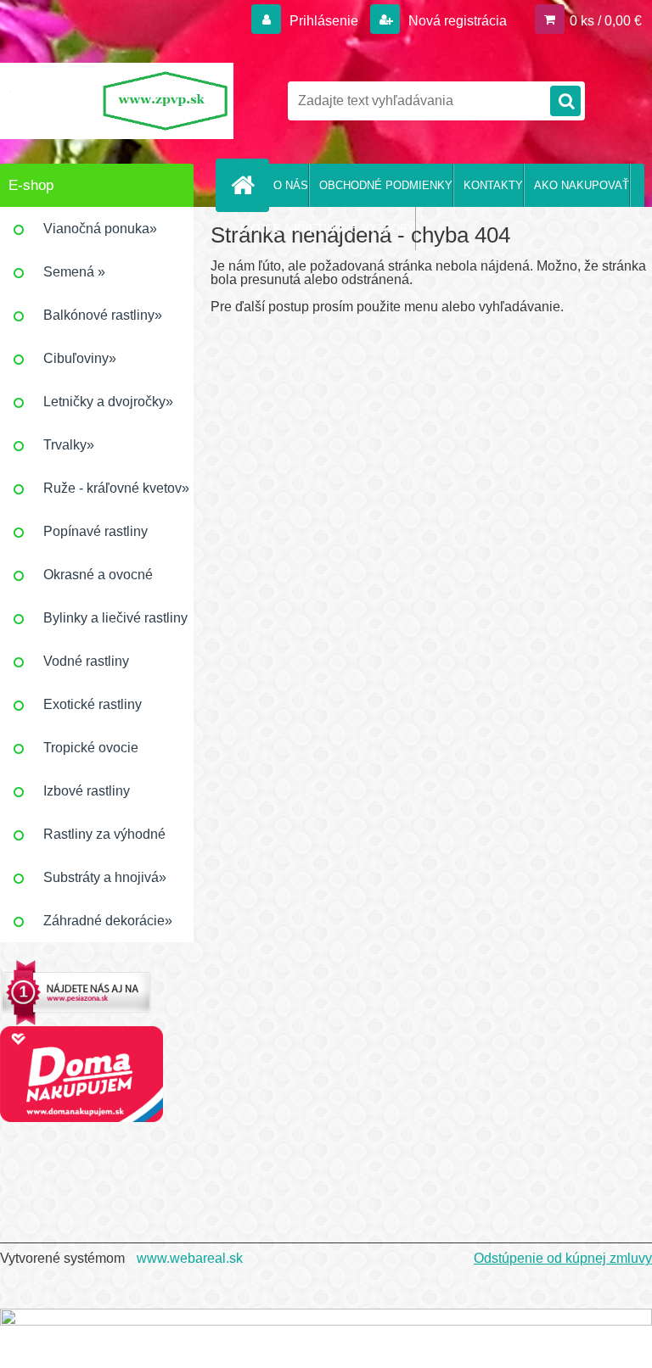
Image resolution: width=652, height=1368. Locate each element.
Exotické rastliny (92, 704)
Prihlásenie (324, 21)
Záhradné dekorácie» (107, 920)
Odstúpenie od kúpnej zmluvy (563, 1258)
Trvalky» (68, 445)
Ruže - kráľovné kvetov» (116, 488)
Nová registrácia (456, 21)
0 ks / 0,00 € (606, 21)
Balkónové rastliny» (102, 315)
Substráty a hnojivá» (104, 877)
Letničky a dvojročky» (108, 401)
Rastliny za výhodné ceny (104, 841)
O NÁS (290, 185)
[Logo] (116, 101)
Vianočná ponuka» (100, 228)
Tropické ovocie (90, 747)
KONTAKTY (493, 185)
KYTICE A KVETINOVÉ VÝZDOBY (327, 228)
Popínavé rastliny (95, 531)
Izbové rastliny (86, 791)
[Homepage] (246, 185)
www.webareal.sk (190, 1258)
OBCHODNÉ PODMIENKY (385, 185)
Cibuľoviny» (79, 358)
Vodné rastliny (86, 661)
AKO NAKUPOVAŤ (581, 185)
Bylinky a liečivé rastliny (115, 618)
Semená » (74, 272)
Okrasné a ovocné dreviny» (98, 581)
